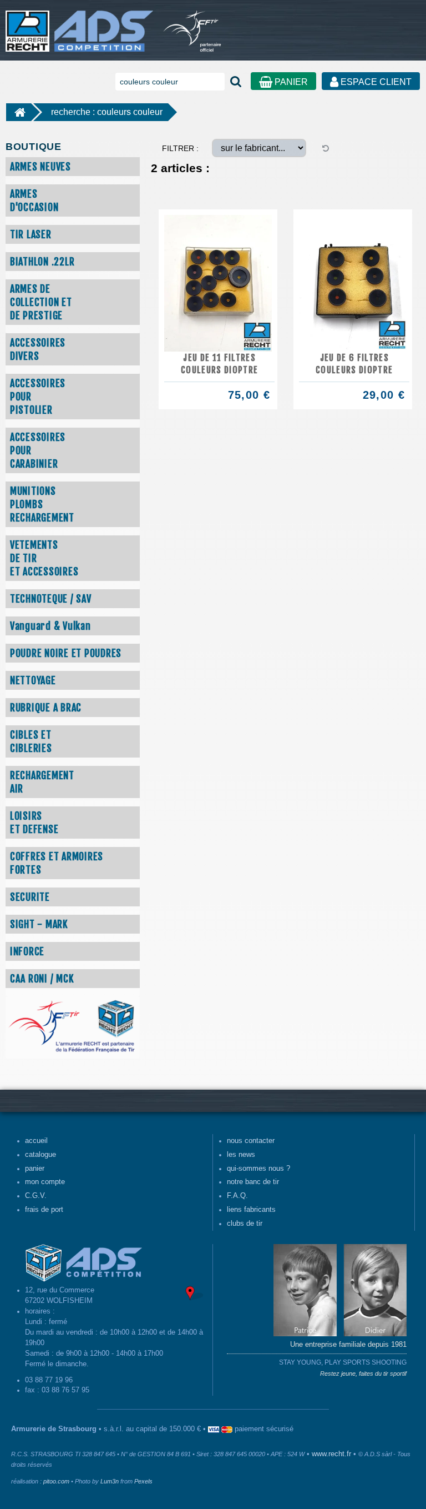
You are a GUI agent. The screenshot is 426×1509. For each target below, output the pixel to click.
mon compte (45, 1182)
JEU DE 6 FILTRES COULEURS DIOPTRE (354, 363)
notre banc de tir (253, 1182)
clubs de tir (244, 1223)
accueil (36, 1141)
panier (34, 1168)
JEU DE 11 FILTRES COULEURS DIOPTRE (219, 363)
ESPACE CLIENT (375, 82)
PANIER (290, 82)
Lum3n (109, 1481)
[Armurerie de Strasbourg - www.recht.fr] (77, 25)
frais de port (44, 1210)
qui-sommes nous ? (258, 1168)
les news (241, 1155)
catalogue (40, 1155)
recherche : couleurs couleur (107, 112)
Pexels (143, 1481)
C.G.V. (36, 1196)
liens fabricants (251, 1210)
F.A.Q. (237, 1196)
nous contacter (251, 1141)
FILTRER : (180, 148)
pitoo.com (56, 1481)
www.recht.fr (331, 1454)
